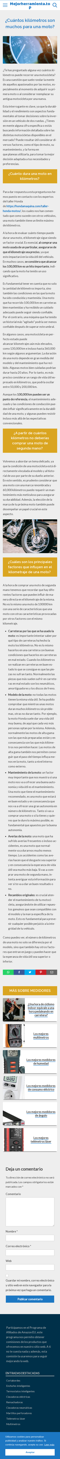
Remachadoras (14, 1402)
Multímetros (13, 1424)
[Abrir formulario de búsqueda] (54, 5)
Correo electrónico (18, 1246)
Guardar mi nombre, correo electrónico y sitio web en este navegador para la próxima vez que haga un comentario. (30, 1285)
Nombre (12, 1231)
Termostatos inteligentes (20, 1391)
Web (9, 1261)
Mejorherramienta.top (30, 5)
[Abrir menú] (5, 5)
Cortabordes (13, 1380)
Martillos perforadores (19, 1413)
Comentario (13, 1194)
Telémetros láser (15, 1418)
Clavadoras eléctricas (18, 1396)
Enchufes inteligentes (18, 1385)
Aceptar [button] (30, 1452)
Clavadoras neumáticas (19, 1407)
